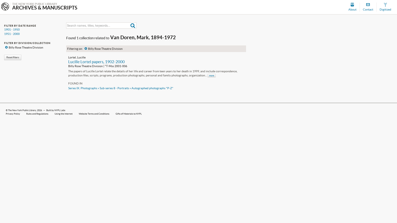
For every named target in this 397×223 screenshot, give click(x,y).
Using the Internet (64, 114)
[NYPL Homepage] (5, 6)
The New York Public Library (22, 110)
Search (132, 25)
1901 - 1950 (12, 29)
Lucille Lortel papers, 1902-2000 (96, 61)
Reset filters (12, 57)
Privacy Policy (13, 114)
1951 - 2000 (12, 34)
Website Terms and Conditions (94, 114)
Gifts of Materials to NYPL (129, 114)
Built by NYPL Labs (55, 110)
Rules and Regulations (37, 114)
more (211, 75)
